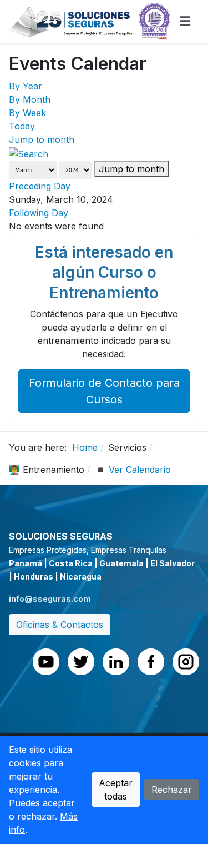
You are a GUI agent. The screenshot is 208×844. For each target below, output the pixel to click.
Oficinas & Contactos (59, 624)
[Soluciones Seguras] (90, 20)
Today (22, 126)
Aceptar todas (116, 789)
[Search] (28, 152)
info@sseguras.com (50, 598)
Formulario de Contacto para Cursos (104, 391)
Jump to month (41, 139)
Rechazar (171, 789)
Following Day (38, 212)
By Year (25, 86)
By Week (27, 112)
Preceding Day (39, 186)
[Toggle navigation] (185, 21)
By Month (29, 99)
